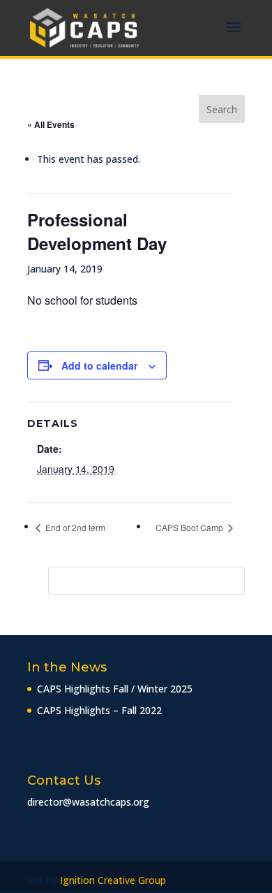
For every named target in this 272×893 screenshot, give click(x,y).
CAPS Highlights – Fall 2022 (99, 710)
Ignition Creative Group (113, 880)
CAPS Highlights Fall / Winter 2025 (114, 688)
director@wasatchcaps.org (88, 801)
